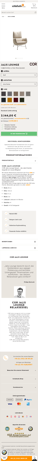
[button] (15, 58)
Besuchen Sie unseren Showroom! (18, 370)
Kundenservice (18, 387)
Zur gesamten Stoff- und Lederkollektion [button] (13, 104)
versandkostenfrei (20, 118)
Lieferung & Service (9, 248)
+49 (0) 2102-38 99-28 (23, 358)
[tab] (19, 160)
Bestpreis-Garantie (19, 1)
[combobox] (19, 12)
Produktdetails (8, 160)
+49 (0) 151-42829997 (23, 364)
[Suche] (35, 12)
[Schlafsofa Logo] (19, 6)
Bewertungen (7, 242)
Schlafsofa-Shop (18, 379)
